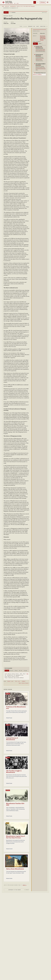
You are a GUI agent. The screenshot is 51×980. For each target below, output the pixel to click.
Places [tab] (40, 43)
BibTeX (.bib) (10, 681)
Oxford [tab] (16, 670)
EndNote (23, 681)
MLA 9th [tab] (20, 670)
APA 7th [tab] (7, 670)
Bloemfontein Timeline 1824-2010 (15, 804)
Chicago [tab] (25, 670)
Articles (7, 6)
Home (3, 6)
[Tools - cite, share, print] (37, 2)
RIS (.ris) (17, 681)
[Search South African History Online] (34, 2)
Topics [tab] (35, 43)
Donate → (25, 885)
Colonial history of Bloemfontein (12, 738)
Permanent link (31, 26)
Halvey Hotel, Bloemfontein (15, 869)
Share (37, 26)
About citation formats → (24, 683)
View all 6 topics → (37, 74)
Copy (27, 673)
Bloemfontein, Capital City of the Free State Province (22, 6)
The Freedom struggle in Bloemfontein (14, 771)
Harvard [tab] (11, 670)
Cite (23, 26)
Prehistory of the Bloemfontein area (16, 707)
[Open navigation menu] (47, 2)
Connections (43, 26)
